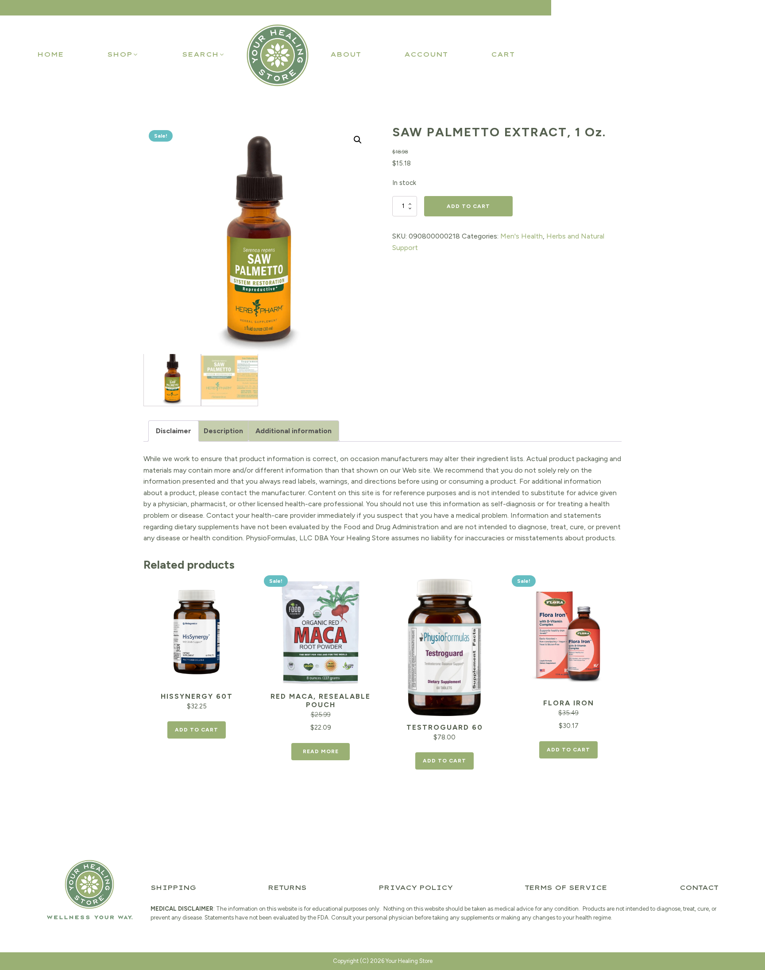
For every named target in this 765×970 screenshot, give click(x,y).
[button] (122, 54)
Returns (287, 888)
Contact (699, 888)
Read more (321, 751)
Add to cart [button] (196, 730)
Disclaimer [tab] (173, 431)
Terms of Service (566, 888)
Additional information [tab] (293, 431)
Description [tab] (223, 431)
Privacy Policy (415, 888)
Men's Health (521, 236)
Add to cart (468, 206)
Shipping (173, 888)
